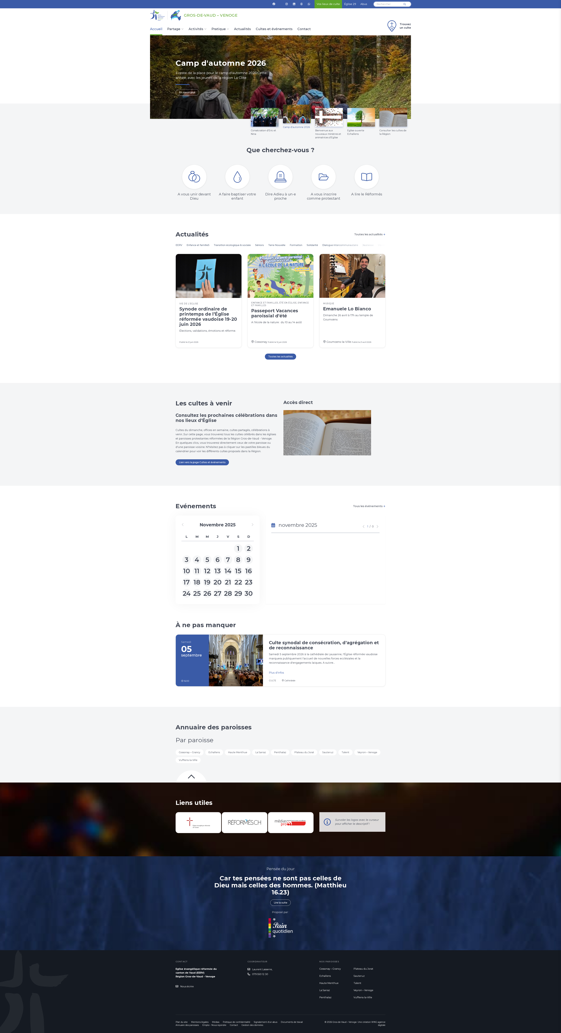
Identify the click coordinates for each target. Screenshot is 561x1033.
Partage (173, 29)
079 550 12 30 (260, 974)
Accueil (156, 29)
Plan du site (182, 1022)
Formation (296, 245)
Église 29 (350, 4)
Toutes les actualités (369, 234)
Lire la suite (280, 902)
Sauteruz (327, 752)
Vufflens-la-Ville (188, 760)
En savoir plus (187, 99)
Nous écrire (187, 986)
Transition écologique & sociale (232, 245)
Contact (304, 29)
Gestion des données (252, 1025)
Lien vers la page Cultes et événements (202, 462)
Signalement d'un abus (265, 1022)
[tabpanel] (280, 77)
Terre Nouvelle (276, 245)
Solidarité (312, 245)
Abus (363, 4)
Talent (345, 752)
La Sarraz (260, 752)
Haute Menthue (237, 752)
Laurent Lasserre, (262, 969)
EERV (179, 245)
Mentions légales (199, 1022)
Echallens (214, 752)
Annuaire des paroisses (187, 1025)
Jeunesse (368, 245)
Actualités (242, 29)
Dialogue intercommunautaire (340, 245)
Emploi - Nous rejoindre (214, 1025)
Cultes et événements (274, 29)
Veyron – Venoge (367, 752)
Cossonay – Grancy (189, 752)
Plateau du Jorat (304, 752)
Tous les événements (369, 506)
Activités (196, 29)
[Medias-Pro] (291, 822)
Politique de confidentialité (236, 1022)
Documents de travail (292, 1022)
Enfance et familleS (198, 245)
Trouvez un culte (405, 26)
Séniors (259, 245)
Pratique (219, 29)
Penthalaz (280, 752)
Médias (215, 1022)
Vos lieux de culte (328, 4)
